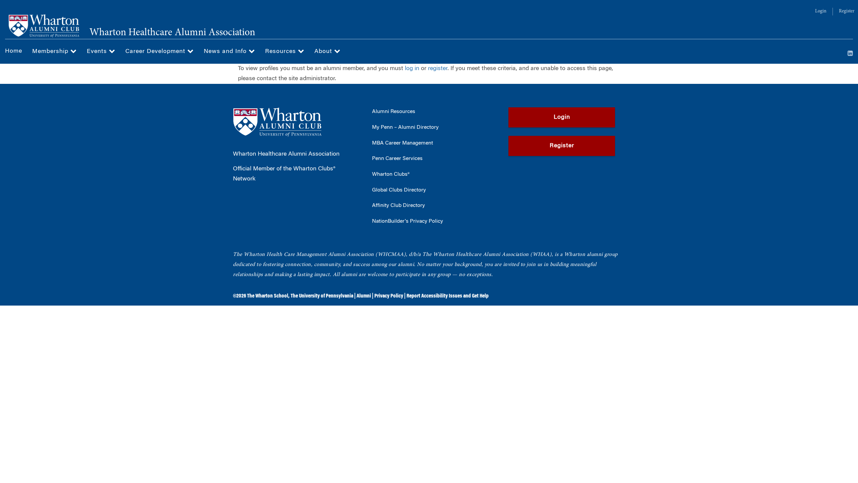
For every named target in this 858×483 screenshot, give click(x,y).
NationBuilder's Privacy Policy (407, 221)
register (437, 69)
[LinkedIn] (850, 54)
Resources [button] (281, 52)
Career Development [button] (156, 52)
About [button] (324, 52)
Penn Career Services (397, 158)
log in (412, 69)
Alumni (364, 296)
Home (13, 51)
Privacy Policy (388, 296)
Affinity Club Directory (398, 205)
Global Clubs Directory (399, 190)
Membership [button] (51, 52)
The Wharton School (267, 296)
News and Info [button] (226, 52)
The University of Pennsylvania (322, 296)
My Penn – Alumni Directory (405, 127)
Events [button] (98, 52)
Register (846, 11)
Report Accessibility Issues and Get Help (448, 296)
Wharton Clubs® (391, 174)
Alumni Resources (393, 111)
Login (820, 11)
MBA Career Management (402, 143)
